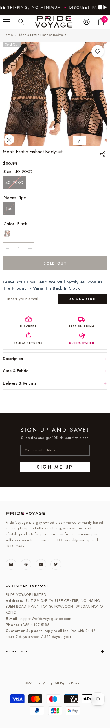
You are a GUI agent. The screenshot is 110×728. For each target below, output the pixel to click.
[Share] (103, 154)
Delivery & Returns (19, 383)
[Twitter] (55, 564)
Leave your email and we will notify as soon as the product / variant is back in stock (52, 285)
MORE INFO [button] (18, 651)
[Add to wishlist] (97, 51)
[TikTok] (41, 564)
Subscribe (82, 298)
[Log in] (86, 21)
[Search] (21, 21)
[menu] (6, 21)
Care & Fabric (15, 371)
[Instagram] (11, 564)
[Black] (7, 233)
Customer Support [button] (27, 585)
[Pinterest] (26, 564)
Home (8, 34)
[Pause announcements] (102, 7)
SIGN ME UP (55, 467)
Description (13, 358)
